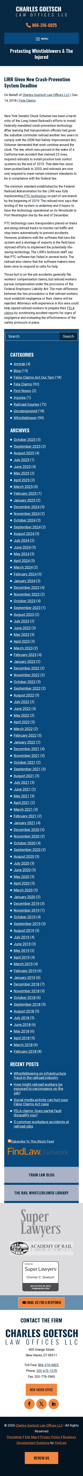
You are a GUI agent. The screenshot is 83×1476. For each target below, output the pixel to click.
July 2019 (21, 937)
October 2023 (24, 601)
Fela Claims (27, 100)
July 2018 (21, 1018)
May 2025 (21, 473)
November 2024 (26, 514)
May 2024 (21, 554)
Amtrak (19, 364)
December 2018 (26, 984)
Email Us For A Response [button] (44, 1302)
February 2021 (25, 816)
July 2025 (21, 460)
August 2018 (24, 1011)
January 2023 (24, 661)
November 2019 (26, 910)
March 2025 (23, 487)
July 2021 (21, 782)
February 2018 (25, 1051)
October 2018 (24, 997)
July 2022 (21, 702)
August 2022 (24, 695)
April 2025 (22, 480)
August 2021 (24, 776)
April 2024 (22, 561)
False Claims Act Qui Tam (34, 377)
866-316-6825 (44, 25)
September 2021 (27, 769)
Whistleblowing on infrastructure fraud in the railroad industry (40, 1075)
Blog (17, 371)
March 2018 (23, 1045)
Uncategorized (25, 411)
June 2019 (22, 944)
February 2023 (25, 655)
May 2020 (21, 877)
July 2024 (21, 540)
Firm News (22, 391)
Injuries (20, 397)
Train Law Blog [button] (41, 1174)
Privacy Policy (50, 1437)
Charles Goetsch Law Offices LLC (46, 95)
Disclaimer (14, 1437)
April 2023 (22, 641)
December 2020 (26, 830)
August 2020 (24, 856)
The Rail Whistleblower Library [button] (41, 1192)
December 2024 (26, 507)
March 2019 (23, 964)
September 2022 (27, 688)
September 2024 (27, 527)
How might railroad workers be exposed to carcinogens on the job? (38, 1088)
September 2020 (27, 850)
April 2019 (22, 957)
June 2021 (22, 789)
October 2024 (24, 520)
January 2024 (24, 581)
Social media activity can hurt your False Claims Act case (41, 1102)
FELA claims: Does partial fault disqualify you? (37, 1113)
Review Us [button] (41, 1458)
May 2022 (21, 715)
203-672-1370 (46, 1371)
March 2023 (23, 648)
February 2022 (25, 735)
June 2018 (22, 1024)
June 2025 (22, 467)
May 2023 (21, 634)
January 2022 (24, 742)
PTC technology (35, 196)
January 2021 (24, 823)
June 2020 (22, 870)
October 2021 (24, 762)
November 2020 (26, 836)
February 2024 (25, 574)
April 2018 (22, 1038)
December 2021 (26, 749)
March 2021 (23, 809)
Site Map (31, 1437)
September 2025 (27, 446)
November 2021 (26, 756)
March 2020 (23, 890)
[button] (41, 38)
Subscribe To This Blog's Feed (32, 1141)
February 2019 (25, 971)
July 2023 (21, 621)
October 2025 (24, 439)
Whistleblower (25, 418)
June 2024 (22, 547)
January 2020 (24, 897)
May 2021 (21, 796)
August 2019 (24, 930)
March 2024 (23, 567)
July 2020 (21, 863)
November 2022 (26, 675)
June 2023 (22, 628)
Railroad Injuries (26, 404)
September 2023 (27, 608)
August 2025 (24, 453)
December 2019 (26, 903)
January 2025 (24, 500)
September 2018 (27, 1004)
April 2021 (22, 803)
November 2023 (26, 594)
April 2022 (22, 722)
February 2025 (25, 493)
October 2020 (24, 843)
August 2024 (24, 534)
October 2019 (24, 917)
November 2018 (26, 991)
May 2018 (21, 1031)
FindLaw (60, 1443)
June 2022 (22, 708)
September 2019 (27, 924)
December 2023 (26, 587)
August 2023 (24, 614)
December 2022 (26, 668)
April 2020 (22, 883)
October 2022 (24, 682)
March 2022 (23, 729)
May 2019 (21, 950)
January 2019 (24, 977)
